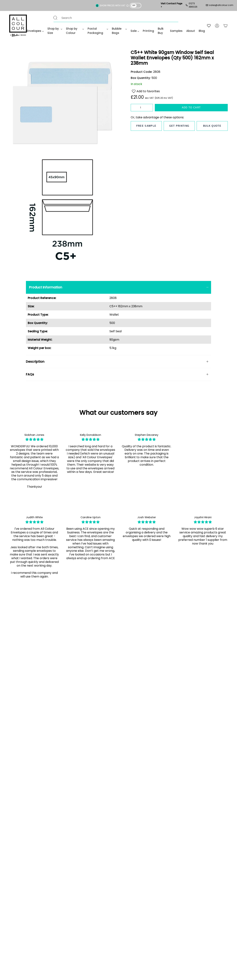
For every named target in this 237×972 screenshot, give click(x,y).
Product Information (45, 287)
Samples (176, 31)
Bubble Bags (116, 31)
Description (35, 361)
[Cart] (225, 26)
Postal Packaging (95, 31)
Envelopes (34, 31)
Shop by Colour (71, 31)
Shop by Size (53, 31)
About (190, 31)
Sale (134, 31)
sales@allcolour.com (221, 5)
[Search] (55, 18)
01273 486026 (193, 5)
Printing (148, 31)
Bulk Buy (160, 31)
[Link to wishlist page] (209, 26)
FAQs (30, 374)
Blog (202, 31)
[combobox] (112, 18)
